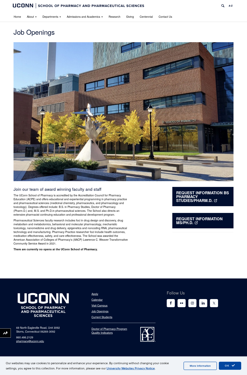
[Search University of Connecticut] (223, 6)
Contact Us (165, 16)
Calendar (97, 300)
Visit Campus (99, 305)
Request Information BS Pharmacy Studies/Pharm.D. (202, 196)
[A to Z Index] (231, 6)
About (30, 16)
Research (114, 16)
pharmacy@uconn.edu (30, 341)
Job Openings (99, 311)
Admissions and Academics (83, 16)
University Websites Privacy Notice (131, 368)
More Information (200, 365)
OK (228, 365)
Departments (50, 16)
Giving (130, 16)
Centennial (146, 16)
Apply (94, 294)
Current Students (101, 317)
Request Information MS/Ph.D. (199, 220)
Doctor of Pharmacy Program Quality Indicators (109, 331)
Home (17, 16)
